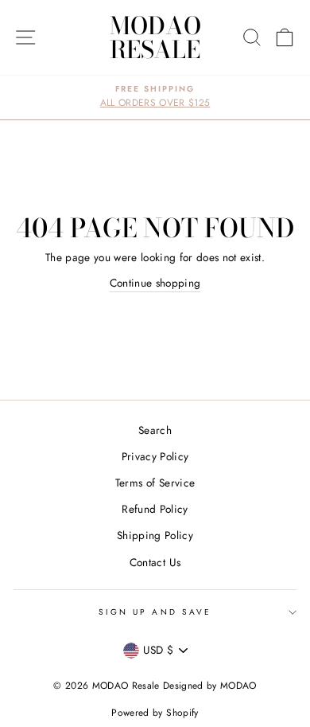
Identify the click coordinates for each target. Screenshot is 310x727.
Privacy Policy (155, 456)
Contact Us (155, 562)
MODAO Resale (155, 37)
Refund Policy (155, 509)
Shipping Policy (155, 535)
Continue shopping (155, 283)
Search (155, 430)
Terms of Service (155, 483)
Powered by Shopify (154, 713)
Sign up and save (155, 612)
